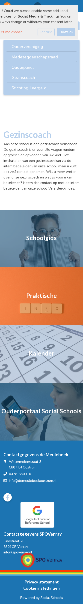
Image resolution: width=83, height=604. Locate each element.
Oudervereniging (27, 46)
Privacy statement (42, 582)
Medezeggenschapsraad (35, 57)
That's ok (66, 32)
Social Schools (52, 597)
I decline (46, 32)
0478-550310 (20, 474)
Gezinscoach (23, 77)
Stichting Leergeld (29, 88)
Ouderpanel (23, 67)
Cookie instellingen (41, 588)
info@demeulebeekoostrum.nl (32, 480)
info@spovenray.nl (17, 552)
